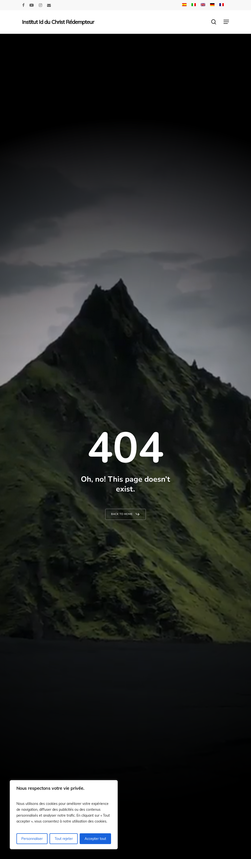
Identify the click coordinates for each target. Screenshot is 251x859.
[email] (49, 5)
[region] (64, 814)
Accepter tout (95, 838)
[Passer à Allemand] (212, 5)
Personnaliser (32, 838)
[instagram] (40, 5)
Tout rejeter (64, 838)
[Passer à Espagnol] (184, 5)
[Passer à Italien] (193, 5)
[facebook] (23, 5)
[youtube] (31, 5)
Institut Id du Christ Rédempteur (58, 21)
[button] (226, 21)
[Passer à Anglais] (203, 5)
